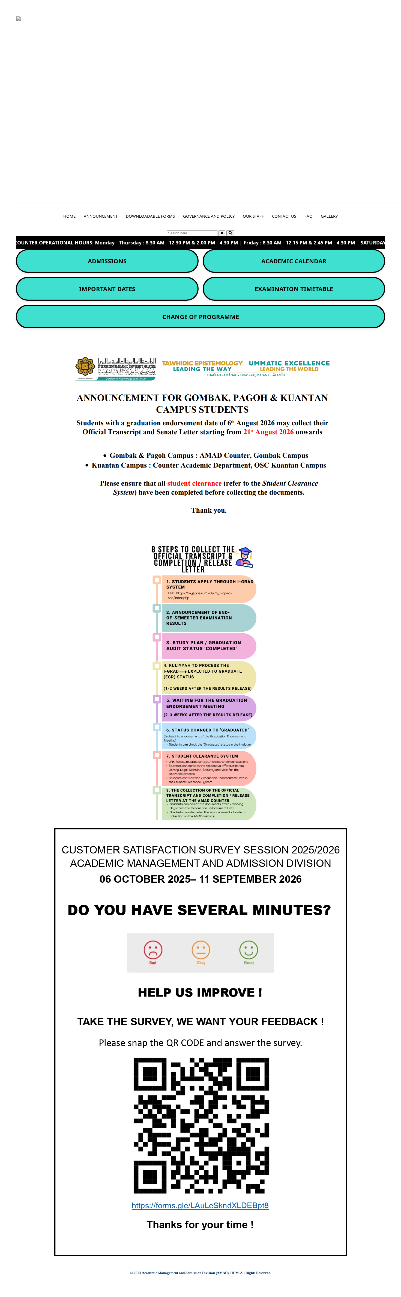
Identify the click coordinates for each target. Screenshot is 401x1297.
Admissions (107, 261)
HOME (69, 216)
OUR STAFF (253, 216)
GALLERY (329, 216)
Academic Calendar (294, 261)
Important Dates (107, 289)
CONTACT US (284, 216)
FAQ (308, 216)
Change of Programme (200, 316)
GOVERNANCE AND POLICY (209, 216)
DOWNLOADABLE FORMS (150, 216)
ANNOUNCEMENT (101, 216)
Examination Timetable (294, 289)
